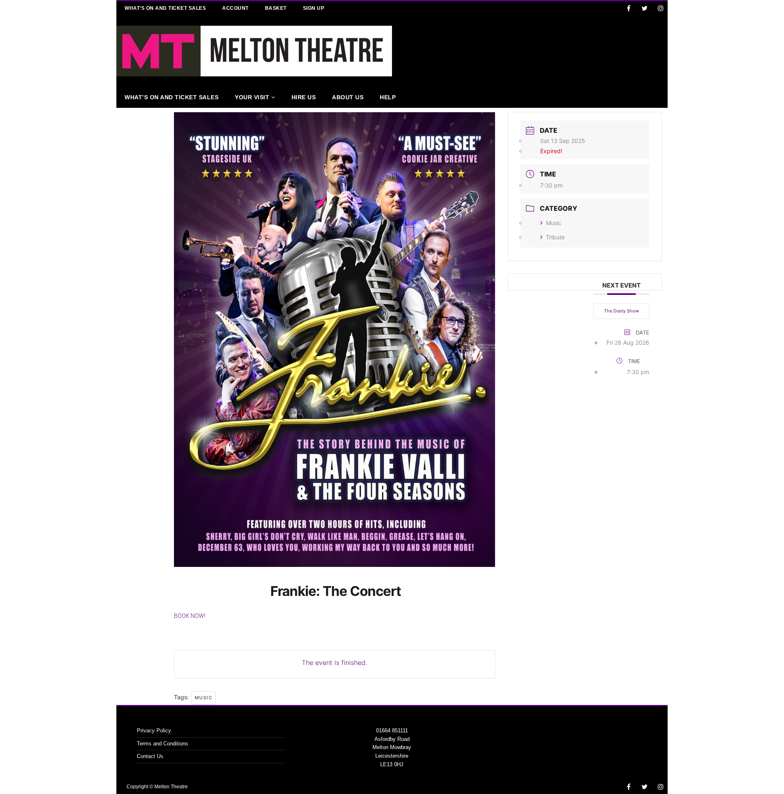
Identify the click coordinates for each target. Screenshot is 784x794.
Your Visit (252, 97)
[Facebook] (628, 8)
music (204, 697)
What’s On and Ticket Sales (165, 8)
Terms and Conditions (162, 743)
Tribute (555, 237)
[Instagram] (660, 8)
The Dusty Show (621, 311)
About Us (347, 97)
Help (388, 97)
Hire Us (304, 97)
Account (235, 8)
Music (553, 222)
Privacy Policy (154, 730)
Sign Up (314, 8)
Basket (276, 8)
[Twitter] (644, 8)
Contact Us (150, 756)
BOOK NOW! (189, 616)
